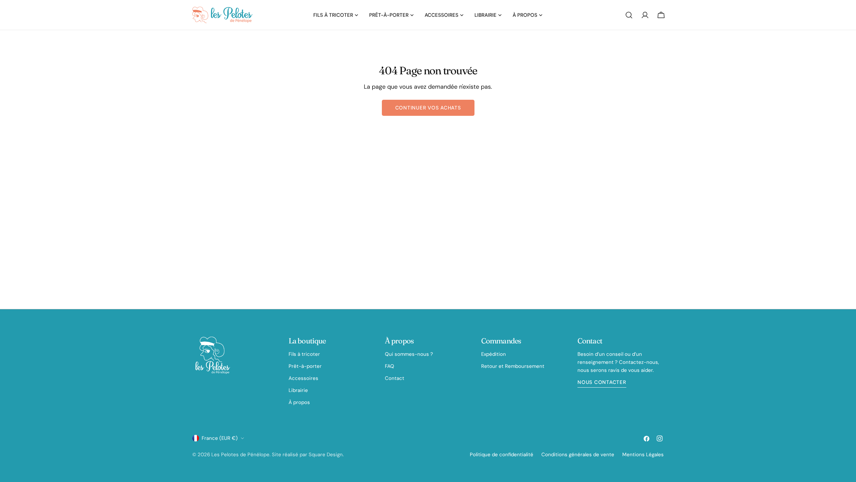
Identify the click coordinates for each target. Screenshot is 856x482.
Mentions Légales (643, 454)
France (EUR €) (220, 438)
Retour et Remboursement (512, 366)
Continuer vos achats (428, 107)
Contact (394, 378)
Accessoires (303, 378)
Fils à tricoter (304, 354)
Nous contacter (601, 382)
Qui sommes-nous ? (409, 354)
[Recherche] (629, 15)
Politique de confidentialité (501, 454)
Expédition (493, 354)
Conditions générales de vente (577, 454)
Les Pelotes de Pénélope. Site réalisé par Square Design (277, 454)
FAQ (389, 366)
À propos (299, 402)
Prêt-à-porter (305, 366)
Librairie (298, 390)
